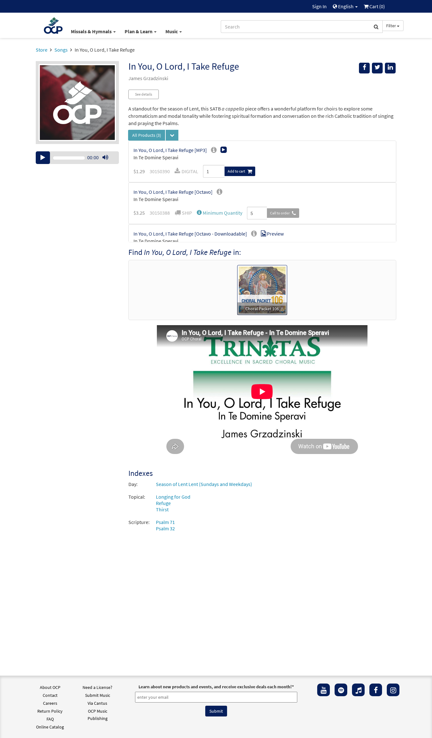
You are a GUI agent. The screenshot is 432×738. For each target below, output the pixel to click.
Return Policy (50, 711)
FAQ (50, 719)
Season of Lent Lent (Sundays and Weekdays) (204, 484)
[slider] (108, 164)
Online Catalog (50, 727)
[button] (219, 213)
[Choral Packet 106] (262, 289)
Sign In (319, 6)
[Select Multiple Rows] (172, 135)
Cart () (376, 6)
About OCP (50, 687)
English (346, 6)
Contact (50, 695)
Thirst (162, 509)
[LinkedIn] (390, 68)
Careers (50, 703)
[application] (77, 157)
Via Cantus (97, 703)
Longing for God (173, 497)
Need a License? (97, 687)
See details (143, 94)
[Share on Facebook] (364, 68)
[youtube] (323, 690)
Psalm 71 (165, 522)
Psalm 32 (165, 528)
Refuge (163, 503)
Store (41, 50)
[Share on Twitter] (377, 68)
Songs (61, 50)
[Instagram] (393, 690)
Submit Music (97, 695)
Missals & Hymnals (92, 31)
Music (172, 31)
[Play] (43, 157)
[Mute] (105, 158)
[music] (358, 690)
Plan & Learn (139, 31)
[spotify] (341, 690)
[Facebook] (375, 690)
